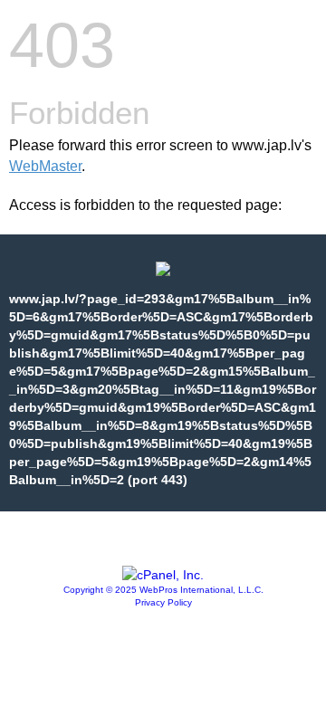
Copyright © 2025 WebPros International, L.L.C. (163, 590)
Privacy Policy (163, 602)
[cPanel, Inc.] (163, 575)
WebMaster (45, 166)
